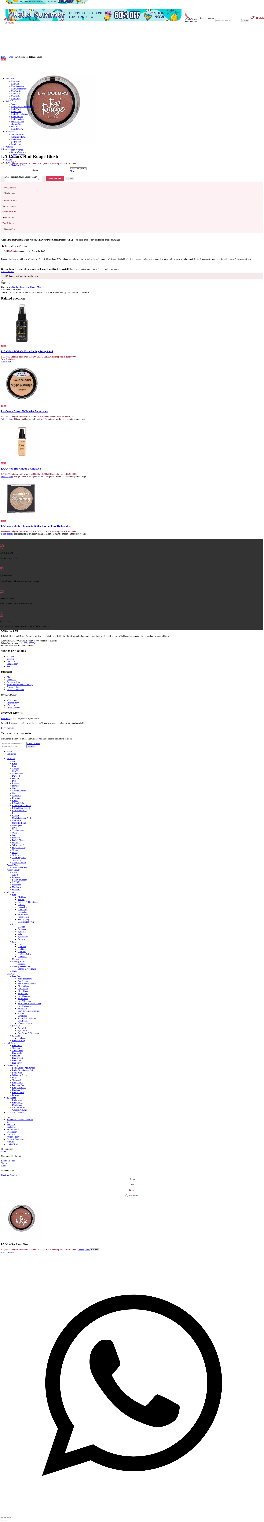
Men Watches (17, 150)
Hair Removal (17, 129)
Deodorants (16, 144)
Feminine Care (17, 121)
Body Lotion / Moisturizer (22, 106)
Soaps (13, 104)
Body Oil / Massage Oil (21, 114)
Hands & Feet (17, 116)
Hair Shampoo (17, 86)
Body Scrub (16, 111)
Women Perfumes (18, 137)
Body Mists (16, 139)
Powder (14, 126)
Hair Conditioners (19, 89)
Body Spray (16, 142)
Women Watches (18, 152)
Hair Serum (16, 81)
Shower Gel (16, 124)
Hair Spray (15, 98)
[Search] (232, 16)
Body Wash (16, 109)
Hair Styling (16, 96)
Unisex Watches (18, 155)
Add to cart (55, 178)
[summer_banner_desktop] (94, 20)
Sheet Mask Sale (18, 165)
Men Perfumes (17, 134)
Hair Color (15, 94)
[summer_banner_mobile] (47, 3)
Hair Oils (15, 84)
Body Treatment (18, 119)
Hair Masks (16, 91)
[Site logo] (9, 25)
